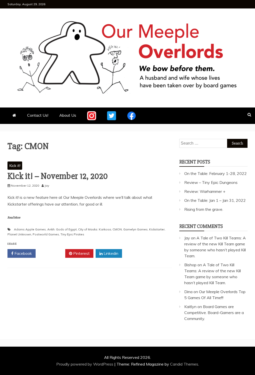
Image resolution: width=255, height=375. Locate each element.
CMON (117, 229)
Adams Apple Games (30, 229)
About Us (67, 115)
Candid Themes (184, 364)
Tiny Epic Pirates (72, 234)
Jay (187, 237)
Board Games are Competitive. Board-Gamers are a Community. (214, 312)
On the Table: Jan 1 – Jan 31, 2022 (215, 200)
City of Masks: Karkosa (94, 229)
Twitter (52, 253)
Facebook (22, 253)
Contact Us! (37, 115)
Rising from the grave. (203, 209)
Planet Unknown (19, 234)
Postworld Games (46, 234)
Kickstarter (157, 229)
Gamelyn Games (135, 229)
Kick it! (14, 165)
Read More (13, 217)
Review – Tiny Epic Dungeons (211, 182)
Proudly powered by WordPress (85, 364)
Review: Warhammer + (204, 191)
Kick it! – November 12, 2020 (57, 176)
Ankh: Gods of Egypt (62, 229)
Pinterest (81, 253)
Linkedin (110, 253)
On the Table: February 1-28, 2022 (215, 173)
